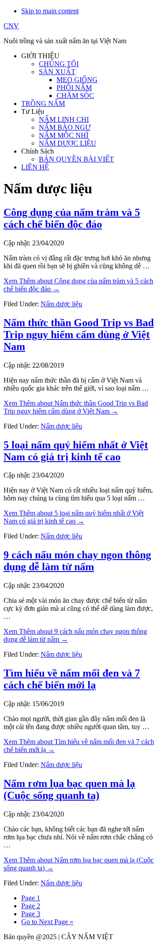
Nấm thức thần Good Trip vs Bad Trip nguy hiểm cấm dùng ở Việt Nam (79, 334)
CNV (11, 26)
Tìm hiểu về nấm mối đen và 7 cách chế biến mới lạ (72, 679)
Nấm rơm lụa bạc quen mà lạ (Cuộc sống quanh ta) (69, 789)
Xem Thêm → (76, 407)
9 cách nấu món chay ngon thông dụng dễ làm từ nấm (77, 560)
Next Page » (47, 921)
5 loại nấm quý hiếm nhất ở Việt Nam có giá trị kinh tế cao (76, 451)
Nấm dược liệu (61, 304)
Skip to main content (50, 11)
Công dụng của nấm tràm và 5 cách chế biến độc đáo (72, 218)
